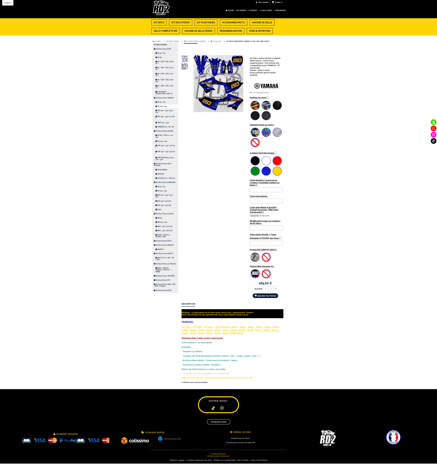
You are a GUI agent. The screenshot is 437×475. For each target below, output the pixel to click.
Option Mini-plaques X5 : (262, 266)
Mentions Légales (177, 460)
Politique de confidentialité (224, 460)
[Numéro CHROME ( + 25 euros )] (255, 132)
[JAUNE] (277, 171)
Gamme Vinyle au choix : (262, 125)
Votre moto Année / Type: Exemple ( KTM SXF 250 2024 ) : (266, 236)
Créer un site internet (258, 460)
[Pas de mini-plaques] (266, 273)
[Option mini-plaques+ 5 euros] (255, 273)
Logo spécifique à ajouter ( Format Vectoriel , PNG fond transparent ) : (264, 209)
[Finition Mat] (266, 105)
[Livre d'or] (433, 128)
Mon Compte (243, 460)
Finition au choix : (259, 97)
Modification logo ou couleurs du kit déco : (265, 222)
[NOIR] (255, 160)
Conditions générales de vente (199, 460)
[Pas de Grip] (266, 257)
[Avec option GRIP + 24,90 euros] (255, 257)
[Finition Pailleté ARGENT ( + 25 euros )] (255, 115)
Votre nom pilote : (259, 196)
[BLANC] (266, 160)
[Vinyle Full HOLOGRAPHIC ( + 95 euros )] (266, 132)
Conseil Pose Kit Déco (240, 438)
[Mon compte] (433, 122)
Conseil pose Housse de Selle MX (240, 442)
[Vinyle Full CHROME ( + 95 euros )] (277, 132)
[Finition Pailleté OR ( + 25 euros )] (277, 105)
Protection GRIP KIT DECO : (263, 250)
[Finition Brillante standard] (255, 105)
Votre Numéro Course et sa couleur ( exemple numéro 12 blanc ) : (264, 182)
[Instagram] (433, 135)
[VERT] (255, 171)
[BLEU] (266, 171)
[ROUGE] (277, 160)
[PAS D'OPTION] (255, 142)
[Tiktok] (433, 141)
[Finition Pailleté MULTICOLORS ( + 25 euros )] (266, 115)
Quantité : (258, 289)
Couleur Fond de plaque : (263, 153)
